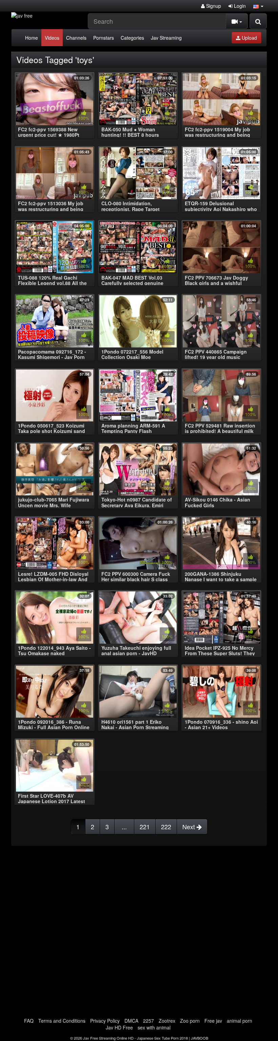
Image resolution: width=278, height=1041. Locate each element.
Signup (213, 5)
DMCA (131, 1020)
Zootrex (167, 1020)
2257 (148, 1020)
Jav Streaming (166, 37)
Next (189, 826)
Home (31, 37)
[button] (258, 6)
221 (145, 826)
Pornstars (103, 37)
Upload (248, 37)
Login (239, 5)
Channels (76, 37)
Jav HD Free (119, 1027)
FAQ (29, 1020)
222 (166, 826)
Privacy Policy (105, 1020)
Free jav (213, 1020)
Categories (132, 37)
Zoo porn (190, 1020)
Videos (52, 37)
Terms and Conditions (61, 1020)
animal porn (239, 1020)
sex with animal (154, 1027)
